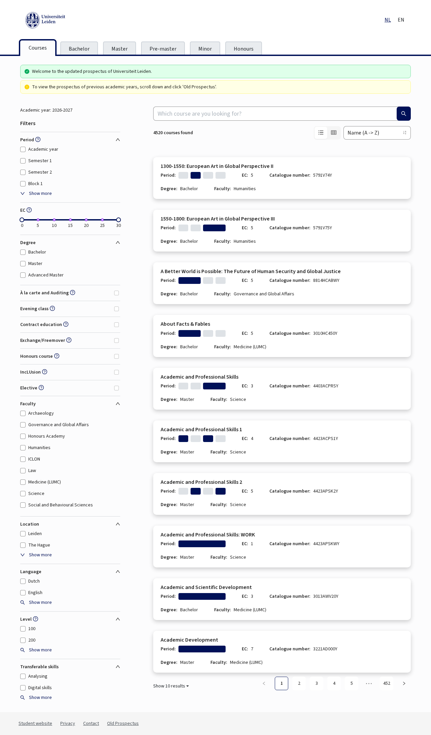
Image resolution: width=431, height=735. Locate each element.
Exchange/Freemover (42, 340)
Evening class (34, 308)
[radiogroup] (327, 133)
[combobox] (282, 114)
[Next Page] (404, 683)
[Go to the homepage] (75, 20)
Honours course (36, 356)
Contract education (41, 324)
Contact (91, 723)
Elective (28, 388)
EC (22, 210)
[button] (37, 140)
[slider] (22, 220)
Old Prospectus (123, 723)
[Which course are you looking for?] (404, 114)
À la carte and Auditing (44, 293)
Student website (35, 723)
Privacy (67, 723)
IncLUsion (30, 372)
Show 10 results (169, 686)
